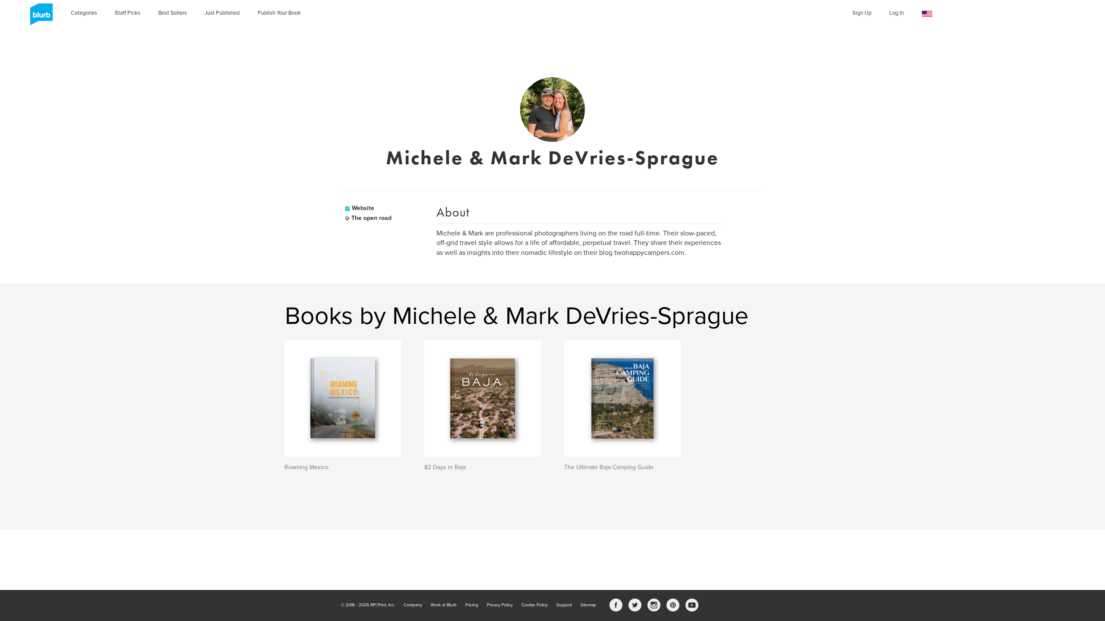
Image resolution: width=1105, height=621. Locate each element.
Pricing (471, 605)
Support (564, 605)
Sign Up (861, 12)
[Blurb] (39, 17)
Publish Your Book (279, 12)
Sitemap (588, 605)
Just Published (222, 12)
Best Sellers (172, 12)
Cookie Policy (534, 605)
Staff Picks (127, 12)
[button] (927, 14)
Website (363, 208)
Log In (896, 12)
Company (413, 605)
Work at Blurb (444, 605)
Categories (84, 12)
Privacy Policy (500, 605)
